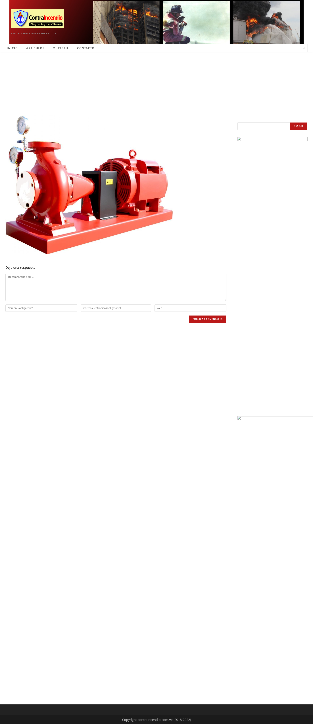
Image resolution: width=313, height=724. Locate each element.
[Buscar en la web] (303, 48)
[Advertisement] (156, 78)
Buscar (299, 126)
